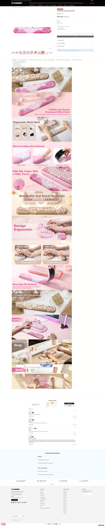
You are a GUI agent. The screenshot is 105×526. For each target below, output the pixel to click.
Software (41, 492)
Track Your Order (42, 497)
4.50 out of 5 (38, 404)
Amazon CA (65, 492)
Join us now (67, 26)
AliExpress (64, 508)
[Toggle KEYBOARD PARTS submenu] (56, 5)
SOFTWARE (65, 5)
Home (12, 7)
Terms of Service (42, 503)
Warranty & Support (43, 498)
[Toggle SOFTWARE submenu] (67, 5)
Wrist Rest (14, 7)
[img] (30, 411)
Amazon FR (65, 497)
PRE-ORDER (60, 5)
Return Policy (42, 495)
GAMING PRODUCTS (40, 5)
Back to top (52, 484)
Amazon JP (65, 498)
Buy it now (75, 36)
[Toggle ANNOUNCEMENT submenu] (75, 5)
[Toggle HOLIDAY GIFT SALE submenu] (36, 5)
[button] (93, 3)
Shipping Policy (42, 500)
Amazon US (65, 506)
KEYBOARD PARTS (53, 5)
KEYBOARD (47, 5)
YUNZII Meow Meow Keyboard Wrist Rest (20, 7)
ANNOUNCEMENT (71, 5)
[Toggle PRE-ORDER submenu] (62, 5)
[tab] (14, 60)
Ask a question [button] (69, 405)
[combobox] (56, 3)
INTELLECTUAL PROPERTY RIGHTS (45, 508)
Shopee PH (64, 509)
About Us (41, 490)
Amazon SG (65, 503)
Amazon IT (64, 500)
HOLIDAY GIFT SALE (32, 5)
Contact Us (102, 525)
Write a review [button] (69, 403)
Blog (41, 506)
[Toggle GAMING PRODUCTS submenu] (44, 5)
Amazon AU (65, 490)
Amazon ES (65, 495)
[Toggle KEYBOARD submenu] (49, 5)
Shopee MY (65, 511)
